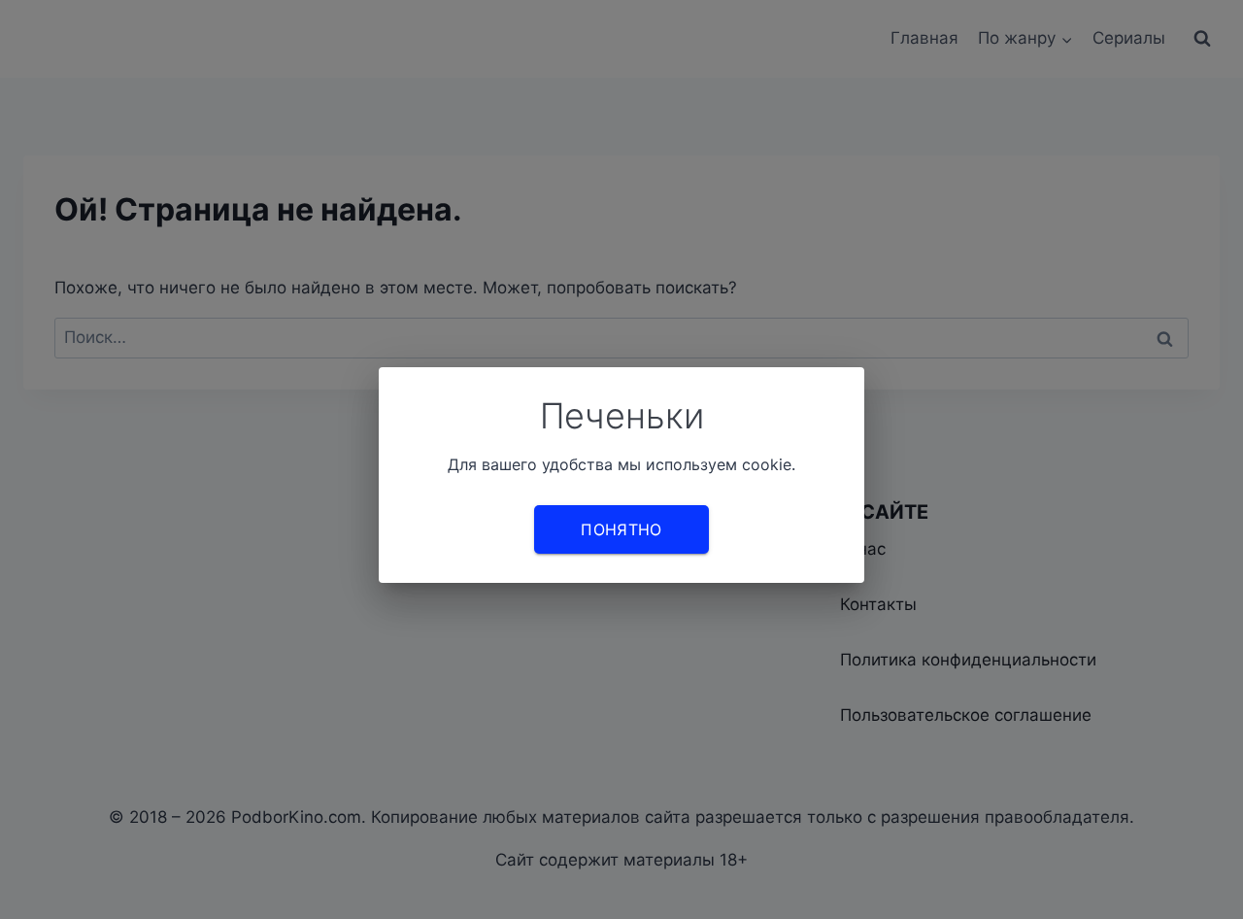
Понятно (621, 529)
